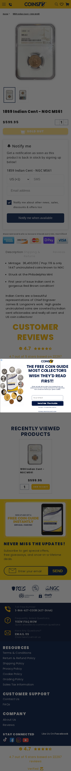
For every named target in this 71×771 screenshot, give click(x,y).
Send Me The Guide (47, 403)
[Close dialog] (1, 360)
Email (34, 393)
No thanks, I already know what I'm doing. (47, 411)
